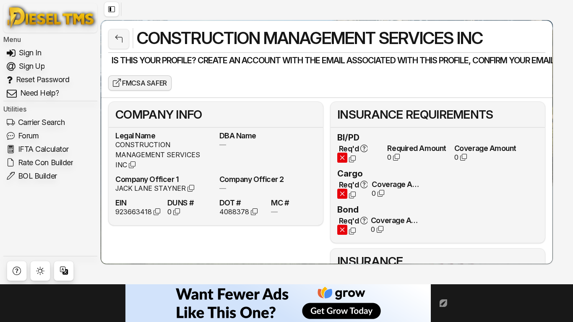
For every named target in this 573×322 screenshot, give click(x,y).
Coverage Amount (485, 148)
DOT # (230, 202)
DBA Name (237, 135)
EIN (121, 202)
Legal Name (135, 135)
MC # (280, 202)
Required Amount (416, 148)
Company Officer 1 (147, 179)
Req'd (348, 148)
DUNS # (180, 202)
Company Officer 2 (251, 179)
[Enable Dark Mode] (40, 271)
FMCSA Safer (144, 83)
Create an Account (239, 60)
